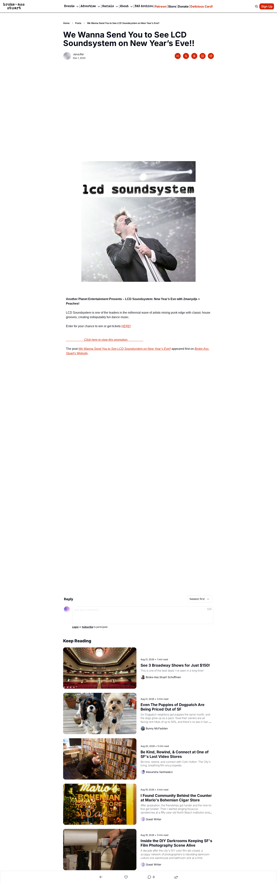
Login (75, 627)
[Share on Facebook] (178, 56)
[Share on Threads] (194, 56)
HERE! (126, 326)
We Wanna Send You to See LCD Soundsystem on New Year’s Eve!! (124, 348)
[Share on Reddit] (211, 56)
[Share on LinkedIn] (203, 56)
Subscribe (87, 627)
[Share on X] (186, 56)
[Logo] (13, 6)
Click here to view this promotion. (104, 339)
